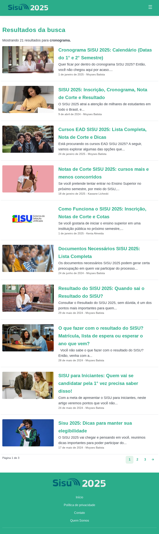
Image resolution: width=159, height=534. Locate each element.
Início (79, 497)
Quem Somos (79, 520)
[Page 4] (153, 460)
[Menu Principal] (150, 7)
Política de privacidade (79, 505)
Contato (79, 512)
